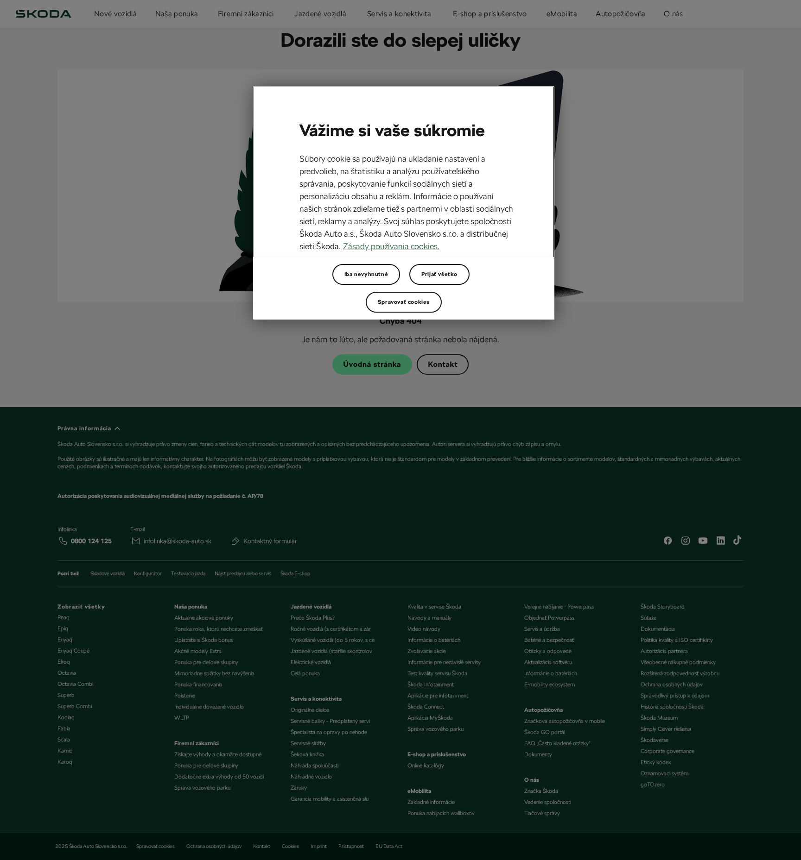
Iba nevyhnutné (366, 274)
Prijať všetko (439, 274)
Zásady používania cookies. (391, 246)
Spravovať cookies (404, 302)
